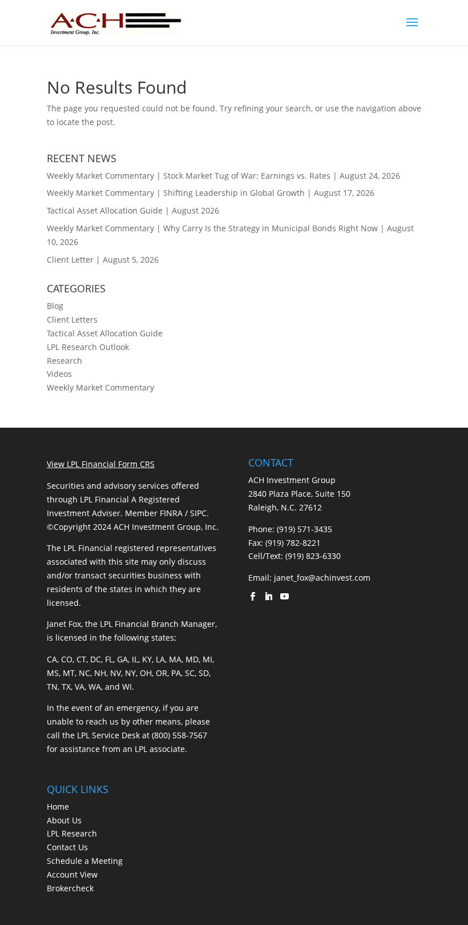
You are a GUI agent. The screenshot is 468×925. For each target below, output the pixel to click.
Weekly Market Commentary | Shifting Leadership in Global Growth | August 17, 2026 (210, 192)
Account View (72, 874)
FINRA (171, 513)
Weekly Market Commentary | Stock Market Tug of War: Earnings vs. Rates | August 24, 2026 (223, 175)
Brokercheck (70, 888)
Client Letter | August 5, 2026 (103, 259)
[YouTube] (284, 597)
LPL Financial (104, 499)
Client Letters (72, 319)
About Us (64, 820)
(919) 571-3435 (304, 529)
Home (58, 806)
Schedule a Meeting (85, 860)
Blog (55, 305)
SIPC (198, 513)
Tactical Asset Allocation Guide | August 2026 (133, 210)
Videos (59, 373)
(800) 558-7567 (179, 735)
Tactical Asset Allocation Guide (105, 333)
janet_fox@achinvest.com (322, 577)
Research (64, 360)
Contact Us (67, 847)
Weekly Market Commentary (100, 387)
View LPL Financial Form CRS (101, 464)
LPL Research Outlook (88, 346)
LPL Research (72, 833)
